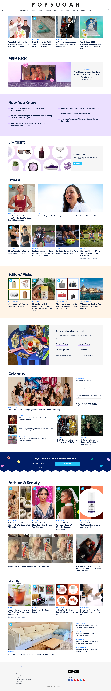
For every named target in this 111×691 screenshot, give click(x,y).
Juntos (83, 10)
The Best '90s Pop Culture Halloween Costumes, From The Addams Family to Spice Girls (36, 429)
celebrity (16, 374)
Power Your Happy (38, 668)
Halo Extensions (85, 355)
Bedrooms (78, 631)
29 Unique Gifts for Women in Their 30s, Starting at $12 (19, 305)
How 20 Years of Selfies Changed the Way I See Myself (28, 566)
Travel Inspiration (61, 301)
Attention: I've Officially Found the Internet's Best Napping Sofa (31, 654)
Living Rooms (12, 651)
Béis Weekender (63, 355)
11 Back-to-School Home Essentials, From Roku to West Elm (67, 612)
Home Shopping (80, 639)
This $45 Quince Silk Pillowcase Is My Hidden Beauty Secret (86, 634)
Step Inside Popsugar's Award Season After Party (88, 396)
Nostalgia (35, 607)
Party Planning (12, 407)
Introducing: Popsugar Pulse (84, 381)
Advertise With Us (20, 671)
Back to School (61, 607)
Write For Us (19, 668)
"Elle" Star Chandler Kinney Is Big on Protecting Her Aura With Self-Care (43, 525)
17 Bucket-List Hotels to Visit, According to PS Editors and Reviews (90, 306)
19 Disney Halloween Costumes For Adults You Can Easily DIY (90, 442)
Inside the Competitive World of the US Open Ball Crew (67, 252)
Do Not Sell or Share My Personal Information (23, 680)
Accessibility (19, 669)
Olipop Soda (62, 344)
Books (55, 10)
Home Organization (86, 607)
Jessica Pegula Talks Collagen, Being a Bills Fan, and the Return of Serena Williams (68, 216)
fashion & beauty (24, 483)
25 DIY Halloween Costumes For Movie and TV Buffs (67, 441)
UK (51, 668)
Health (62, 10)
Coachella (79, 385)
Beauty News (36, 39)
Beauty (41, 10)
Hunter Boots (84, 344)
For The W (35, 248)
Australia (53, 669)
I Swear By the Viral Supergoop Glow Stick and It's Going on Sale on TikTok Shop (42, 307)
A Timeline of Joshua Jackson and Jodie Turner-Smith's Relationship (67, 44)
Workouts (83, 248)
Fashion (34, 10)
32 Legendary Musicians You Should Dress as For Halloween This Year (33, 418)
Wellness (48, 10)
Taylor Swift (12, 248)
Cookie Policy (19, 683)
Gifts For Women (13, 301)
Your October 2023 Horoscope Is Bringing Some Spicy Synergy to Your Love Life (90, 45)
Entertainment (24, 10)
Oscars (78, 393)
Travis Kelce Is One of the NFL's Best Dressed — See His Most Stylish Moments (18, 44)
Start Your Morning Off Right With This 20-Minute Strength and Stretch (91, 253)
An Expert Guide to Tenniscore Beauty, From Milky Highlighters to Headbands (65, 526)
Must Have (76, 10)
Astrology (83, 39)
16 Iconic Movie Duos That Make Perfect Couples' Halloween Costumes (33, 439)
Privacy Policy (55, 467)
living (13, 580)
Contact (18, 677)
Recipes (10, 607)
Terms (49, 467)
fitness (14, 180)
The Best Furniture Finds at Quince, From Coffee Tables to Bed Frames (87, 642)
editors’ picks (20, 274)
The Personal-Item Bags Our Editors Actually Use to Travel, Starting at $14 (67, 306)
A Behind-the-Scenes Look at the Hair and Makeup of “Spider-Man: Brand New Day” (88, 568)
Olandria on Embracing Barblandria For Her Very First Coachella (87, 388)
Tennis (39, 213)
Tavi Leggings (62, 350)
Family (68, 10)
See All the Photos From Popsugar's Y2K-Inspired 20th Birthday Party (34, 410)
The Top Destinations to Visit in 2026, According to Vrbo (86, 650)
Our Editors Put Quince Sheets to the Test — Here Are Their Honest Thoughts (88, 626)
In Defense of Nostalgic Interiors (40, 611)
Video (89, 10)
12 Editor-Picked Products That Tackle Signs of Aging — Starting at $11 (90, 525)
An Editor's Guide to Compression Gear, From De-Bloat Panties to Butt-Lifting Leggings (20, 218)
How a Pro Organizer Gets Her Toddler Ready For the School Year (90, 612)
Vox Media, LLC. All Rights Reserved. (57, 686)
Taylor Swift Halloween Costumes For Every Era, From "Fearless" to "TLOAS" (87, 404)
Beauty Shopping (85, 520)
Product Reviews (13, 213)
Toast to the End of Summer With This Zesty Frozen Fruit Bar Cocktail (18, 612)
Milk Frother (83, 350)
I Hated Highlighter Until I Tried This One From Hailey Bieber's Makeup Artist (42, 44)
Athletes (10, 39)
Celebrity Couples (61, 39)
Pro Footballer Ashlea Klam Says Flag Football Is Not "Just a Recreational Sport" (43, 253)
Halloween (22, 415)
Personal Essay (80, 378)
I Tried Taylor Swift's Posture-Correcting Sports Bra (19, 252)
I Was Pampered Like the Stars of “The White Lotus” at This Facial (19, 525)
